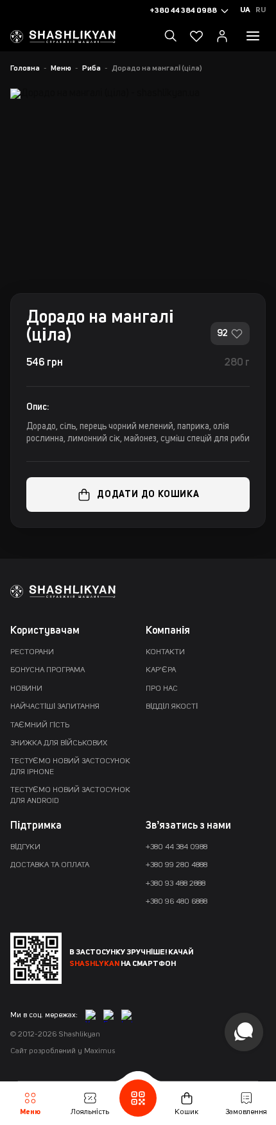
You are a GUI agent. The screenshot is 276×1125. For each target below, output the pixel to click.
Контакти (165, 652)
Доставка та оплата (49, 865)
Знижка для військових (58, 743)
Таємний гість (39, 725)
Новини (26, 689)
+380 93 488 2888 (175, 884)
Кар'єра (161, 670)
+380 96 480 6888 (176, 902)
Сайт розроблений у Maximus (62, 1051)
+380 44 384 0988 (176, 847)
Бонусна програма (47, 670)
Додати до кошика (148, 494)
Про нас (162, 689)
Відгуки (25, 847)
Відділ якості (172, 707)
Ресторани (32, 652)
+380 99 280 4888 (176, 865)
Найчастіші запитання (54, 707)
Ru (260, 10)
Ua (245, 10)
